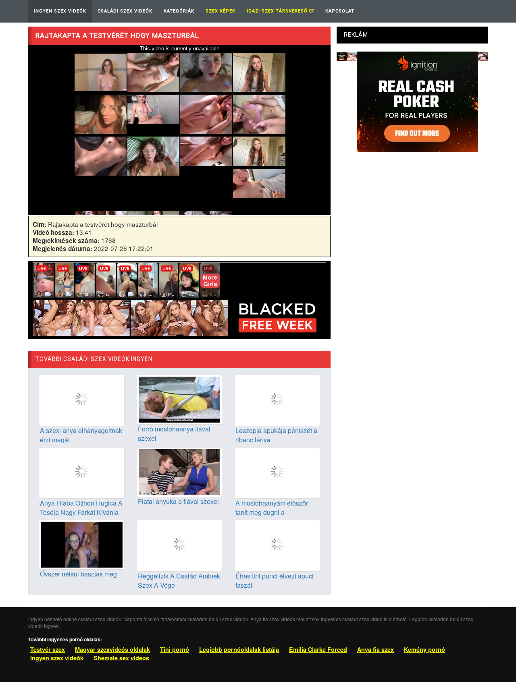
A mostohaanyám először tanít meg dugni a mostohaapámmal (271, 512)
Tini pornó (174, 649)
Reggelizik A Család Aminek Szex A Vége (179, 580)
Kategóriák (179, 11)
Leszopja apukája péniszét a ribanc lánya (276, 435)
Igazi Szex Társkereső (278, 11)
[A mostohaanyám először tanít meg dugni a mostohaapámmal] (277, 472)
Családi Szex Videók (125, 11)
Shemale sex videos (121, 658)
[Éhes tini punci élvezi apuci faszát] (277, 545)
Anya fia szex (375, 649)
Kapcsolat (339, 11)
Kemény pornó (424, 649)
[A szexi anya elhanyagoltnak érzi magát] (82, 400)
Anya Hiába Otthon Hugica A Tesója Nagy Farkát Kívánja (81, 507)
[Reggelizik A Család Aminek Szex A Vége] (180, 545)
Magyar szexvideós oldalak (112, 649)
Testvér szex (47, 649)
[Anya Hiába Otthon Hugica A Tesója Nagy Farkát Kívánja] (82, 472)
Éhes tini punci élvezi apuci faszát (274, 580)
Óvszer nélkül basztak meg (78, 573)
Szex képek (220, 11)
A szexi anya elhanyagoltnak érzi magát (81, 435)
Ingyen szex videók (56, 658)
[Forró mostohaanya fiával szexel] (180, 398)
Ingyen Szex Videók (60, 11)
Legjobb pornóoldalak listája (239, 649)
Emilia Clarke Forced (318, 649)
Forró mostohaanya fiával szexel (174, 433)
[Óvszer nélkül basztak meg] (82, 544)
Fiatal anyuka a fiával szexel (178, 501)
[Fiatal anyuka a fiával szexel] (180, 471)
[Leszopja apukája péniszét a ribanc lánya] (277, 400)
